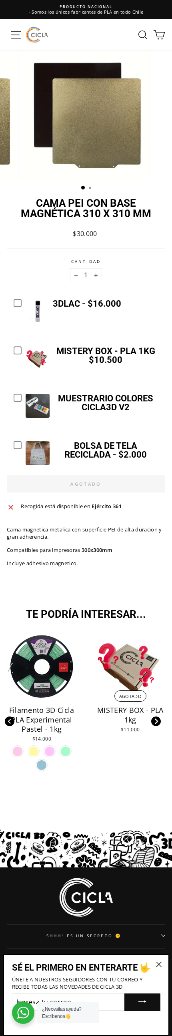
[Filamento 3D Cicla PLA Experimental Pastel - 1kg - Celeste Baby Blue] (41, 765)
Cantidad (86, 261)
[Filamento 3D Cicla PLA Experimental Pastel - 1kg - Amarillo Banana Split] (33, 751)
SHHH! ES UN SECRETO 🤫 (84, 935)
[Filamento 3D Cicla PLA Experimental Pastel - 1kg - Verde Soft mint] (65, 751)
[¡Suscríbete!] (142, 1002)
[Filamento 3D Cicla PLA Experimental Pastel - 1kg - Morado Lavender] (49, 751)
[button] (155, 721)
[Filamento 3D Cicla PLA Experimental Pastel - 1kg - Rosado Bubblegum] (17, 751)
